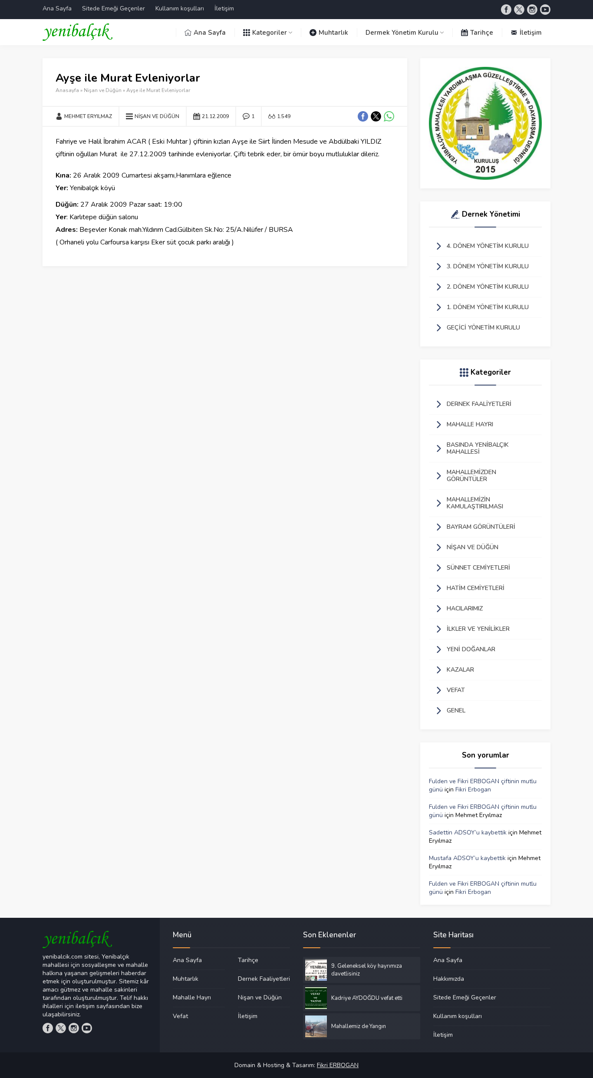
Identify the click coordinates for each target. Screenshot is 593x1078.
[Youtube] (545, 9)
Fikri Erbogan (473, 789)
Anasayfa (67, 90)
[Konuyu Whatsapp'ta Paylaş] (389, 116)
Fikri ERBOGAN (338, 1065)
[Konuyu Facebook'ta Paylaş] (363, 116)
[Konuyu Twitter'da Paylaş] (376, 116)
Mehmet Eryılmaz (88, 116)
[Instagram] (532, 9)
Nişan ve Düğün (103, 90)
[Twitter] (519, 9)
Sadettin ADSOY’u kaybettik (468, 832)
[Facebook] (506, 9)
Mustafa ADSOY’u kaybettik (467, 858)
